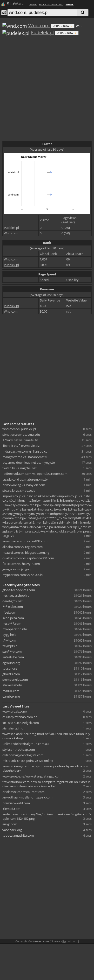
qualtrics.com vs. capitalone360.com (28, 558)
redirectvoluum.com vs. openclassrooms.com (34, 473)
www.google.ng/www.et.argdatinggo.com (31, 776)
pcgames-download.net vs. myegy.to (28, 462)
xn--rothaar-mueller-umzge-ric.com (27, 797)
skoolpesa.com (13, 618)
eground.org (11, 663)
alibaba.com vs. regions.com (22, 547)
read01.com (10, 691)
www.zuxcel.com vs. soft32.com (24, 541)
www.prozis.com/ (14, 711)
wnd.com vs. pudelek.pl (19, 429)
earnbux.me (11, 696)
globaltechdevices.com (18, 590)
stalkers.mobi (12, 685)
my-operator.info (14, 629)
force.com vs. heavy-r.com (21, 563)
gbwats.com (11, 674)
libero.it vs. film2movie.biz (21, 445)
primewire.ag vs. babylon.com (23, 485)
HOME (33, 4)
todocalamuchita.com (18, 835)
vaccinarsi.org (12, 830)
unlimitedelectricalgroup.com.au (25, 744)
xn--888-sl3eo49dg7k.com (20, 723)
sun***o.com (12, 651)
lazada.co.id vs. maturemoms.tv (25, 479)
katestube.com (13, 657)
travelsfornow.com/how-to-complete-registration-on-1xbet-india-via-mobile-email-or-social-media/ (46, 784)
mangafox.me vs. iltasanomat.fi (24, 457)
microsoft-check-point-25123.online (27, 760)
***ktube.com (12, 606)
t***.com (9, 640)
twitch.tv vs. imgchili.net (19, 468)
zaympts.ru (10, 646)
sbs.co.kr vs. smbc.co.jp (18, 490)
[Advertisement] (47, 89)
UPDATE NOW (61, 26)
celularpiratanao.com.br (19, 717)
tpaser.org (9, 668)
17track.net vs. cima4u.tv (20, 440)
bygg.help (9, 634)
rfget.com (9, 612)
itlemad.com (11, 808)
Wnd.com (39, 25)
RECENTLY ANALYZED (51, 4)
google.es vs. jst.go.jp (17, 569)
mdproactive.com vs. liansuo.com (26, 451)
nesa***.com (11, 623)
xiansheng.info (12, 728)
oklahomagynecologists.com (22, 755)
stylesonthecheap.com (18, 749)
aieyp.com (9, 824)
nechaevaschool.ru (15, 595)
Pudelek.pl (42, 32)
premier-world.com (16, 803)
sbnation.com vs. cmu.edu (21, 434)
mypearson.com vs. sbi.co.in (22, 575)
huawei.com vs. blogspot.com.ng (25, 552)
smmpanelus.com (15, 679)
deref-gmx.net (12, 601)
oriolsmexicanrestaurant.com (23, 792)
